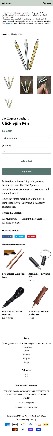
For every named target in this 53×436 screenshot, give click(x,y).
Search (26, 350)
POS (41, 416)
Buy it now (27, 171)
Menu (8, 3)
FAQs (26, 362)
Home (4, 34)
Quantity (6, 145)
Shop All (26, 358)
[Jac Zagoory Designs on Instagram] (26, 376)
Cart (49, 3)
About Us (26, 354)
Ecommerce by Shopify (26, 419)
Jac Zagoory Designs (30, 416)
